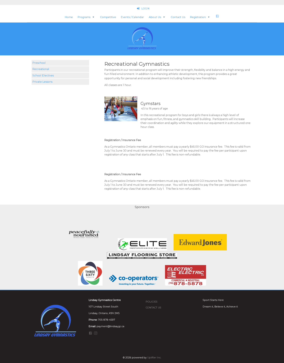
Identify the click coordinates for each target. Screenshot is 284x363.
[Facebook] (218, 16)
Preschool (39, 62)
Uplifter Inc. (154, 357)
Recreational (40, 69)
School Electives (43, 75)
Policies (151, 301)
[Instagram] (96, 332)
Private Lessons (42, 81)
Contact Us (153, 307)
